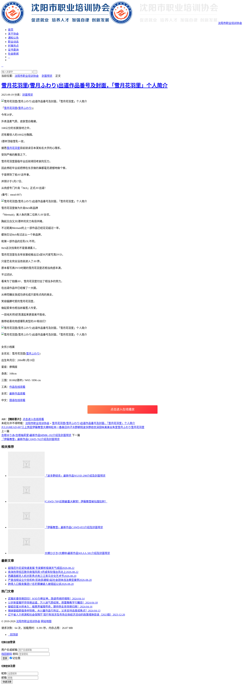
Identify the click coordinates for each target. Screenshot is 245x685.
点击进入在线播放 (122, 409)
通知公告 (13, 37)
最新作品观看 (17, 393)
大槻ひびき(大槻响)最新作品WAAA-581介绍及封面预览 (77, 553)
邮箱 (4, 677)
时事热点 (13, 45)
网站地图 (46, 621)
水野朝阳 (77, 427)
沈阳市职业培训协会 (230, 23)
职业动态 (13, 41)
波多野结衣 (89, 427)
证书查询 (13, 49)
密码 (15, 654)
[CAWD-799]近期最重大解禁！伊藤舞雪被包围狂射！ (76, 501)
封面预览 (47, 75)
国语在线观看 (17, 400)
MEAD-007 (15, 427)
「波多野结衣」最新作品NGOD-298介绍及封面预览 (75, 475)
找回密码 (6, 654)
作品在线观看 (17, 386)
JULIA (5, 427)
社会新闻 (13, 53)
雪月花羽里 (10, 108)
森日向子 (67, 427)
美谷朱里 (112, 427)
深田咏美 (101, 427)
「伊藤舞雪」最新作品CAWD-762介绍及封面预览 (30, 439)
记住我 (16, 658)
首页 (10, 29)
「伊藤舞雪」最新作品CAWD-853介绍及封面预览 (74, 527)
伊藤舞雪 (37, 427)
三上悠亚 (27, 427)
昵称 (4, 673)
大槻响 (47, 427)
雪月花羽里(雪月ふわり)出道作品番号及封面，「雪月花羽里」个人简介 (84, 85)
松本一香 (56, 427)
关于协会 (13, 33)
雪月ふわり (25, 108)
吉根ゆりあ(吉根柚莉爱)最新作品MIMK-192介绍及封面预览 (36, 435)
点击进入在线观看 (33, 419)
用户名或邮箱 (9, 649)
